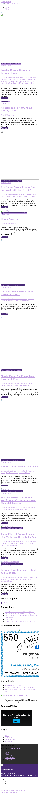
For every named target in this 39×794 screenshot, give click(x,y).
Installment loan (17, 77)
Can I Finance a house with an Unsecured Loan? (17, 293)
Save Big (9, 83)
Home (7, 7)
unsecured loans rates (20, 509)
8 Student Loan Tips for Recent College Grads (20, 687)
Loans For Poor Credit (8, 79)
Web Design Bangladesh (9, 790)
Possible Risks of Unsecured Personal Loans (15, 71)
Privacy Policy (10, 741)
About (7, 9)
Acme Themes (16, 748)
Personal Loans (6, 66)
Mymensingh (13, 792)
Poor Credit (23, 81)
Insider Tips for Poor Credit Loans (19, 466)
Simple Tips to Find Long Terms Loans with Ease (18, 377)
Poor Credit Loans (29, 196)
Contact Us (8, 738)
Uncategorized (5, 215)
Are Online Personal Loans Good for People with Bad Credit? (18, 188)
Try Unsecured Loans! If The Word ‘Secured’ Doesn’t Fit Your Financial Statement (18, 500)
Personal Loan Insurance (14, 196)
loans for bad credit (30, 77)
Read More (4, 98)
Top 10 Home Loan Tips (13, 685)
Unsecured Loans (6, 77)
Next (5, 603)
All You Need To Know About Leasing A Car (20, 614)
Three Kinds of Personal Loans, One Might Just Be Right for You (18, 535)
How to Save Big (9, 219)
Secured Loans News (19, 695)
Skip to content (6, 2)
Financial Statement (7, 115)
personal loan (20, 79)
